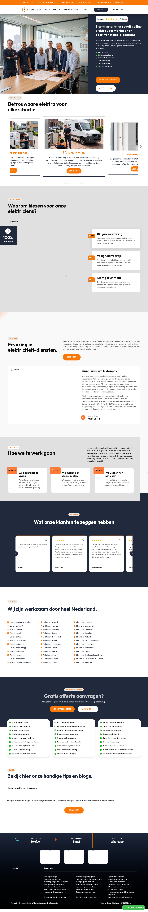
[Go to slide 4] (71, 183)
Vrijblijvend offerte (108, 80)
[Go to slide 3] (69, 183)
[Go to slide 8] (78, 183)
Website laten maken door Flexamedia (45, 903)
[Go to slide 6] (75, 183)
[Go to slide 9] (80, 183)
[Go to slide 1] (65, 183)
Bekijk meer (74, 810)
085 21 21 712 (118, 9)
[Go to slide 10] (82, 183)
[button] (7, 146)
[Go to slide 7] (76, 183)
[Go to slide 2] (67, 183)
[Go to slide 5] (73, 183)
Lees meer (8, 170)
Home (47, 9)
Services (66, 9)
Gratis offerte (101, 10)
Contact (84, 9)
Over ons (56, 9)
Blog (76, 9)
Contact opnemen (77, 838)
